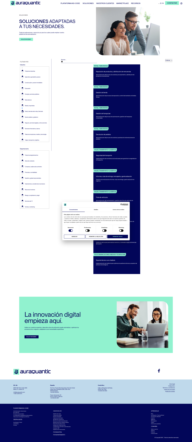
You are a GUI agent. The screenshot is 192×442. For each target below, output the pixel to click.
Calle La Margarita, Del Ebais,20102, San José (105, 388)
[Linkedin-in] (177, 371)
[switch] (87, 230)
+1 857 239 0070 (17, 393)
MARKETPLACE (125, 408)
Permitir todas (117, 236)
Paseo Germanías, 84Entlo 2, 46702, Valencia (56, 395)
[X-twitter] (172, 371)
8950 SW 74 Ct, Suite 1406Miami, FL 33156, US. (20, 388)
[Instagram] (163, 371)
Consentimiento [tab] (73, 209)
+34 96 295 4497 (54, 398)
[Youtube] (168, 371)
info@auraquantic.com (19, 392)
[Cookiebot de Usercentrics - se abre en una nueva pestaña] (121, 205)
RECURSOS (154, 408)
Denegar (74, 236)
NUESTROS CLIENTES (90, 408)
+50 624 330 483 (102, 391)
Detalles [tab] (96, 209)
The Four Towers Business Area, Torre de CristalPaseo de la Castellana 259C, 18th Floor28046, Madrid (62, 389)
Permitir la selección (96, 236)
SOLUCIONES (57, 408)
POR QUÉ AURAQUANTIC (21, 428)
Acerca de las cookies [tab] (118, 209)
